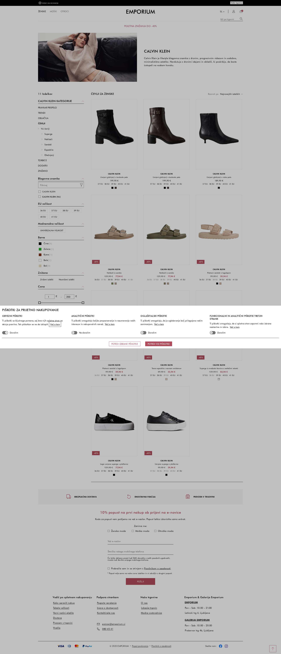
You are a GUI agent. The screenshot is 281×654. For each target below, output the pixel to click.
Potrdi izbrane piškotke (124, 343)
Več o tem (55, 324)
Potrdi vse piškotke (159, 343)
